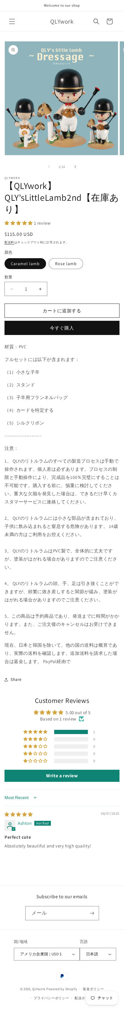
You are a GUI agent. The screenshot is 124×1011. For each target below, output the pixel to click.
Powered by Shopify (61, 989)
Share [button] (16, 679)
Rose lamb (66, 263)
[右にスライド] (75, 166)
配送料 (9, 242)
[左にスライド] (48, 166)
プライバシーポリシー (51, 998)
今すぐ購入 (62, 328)
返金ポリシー (93, 989)
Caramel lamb (25, 263)
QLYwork (38, 989)
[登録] (92, 913)
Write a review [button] (62, 775)
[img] (19, 814)
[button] (12, 21)
